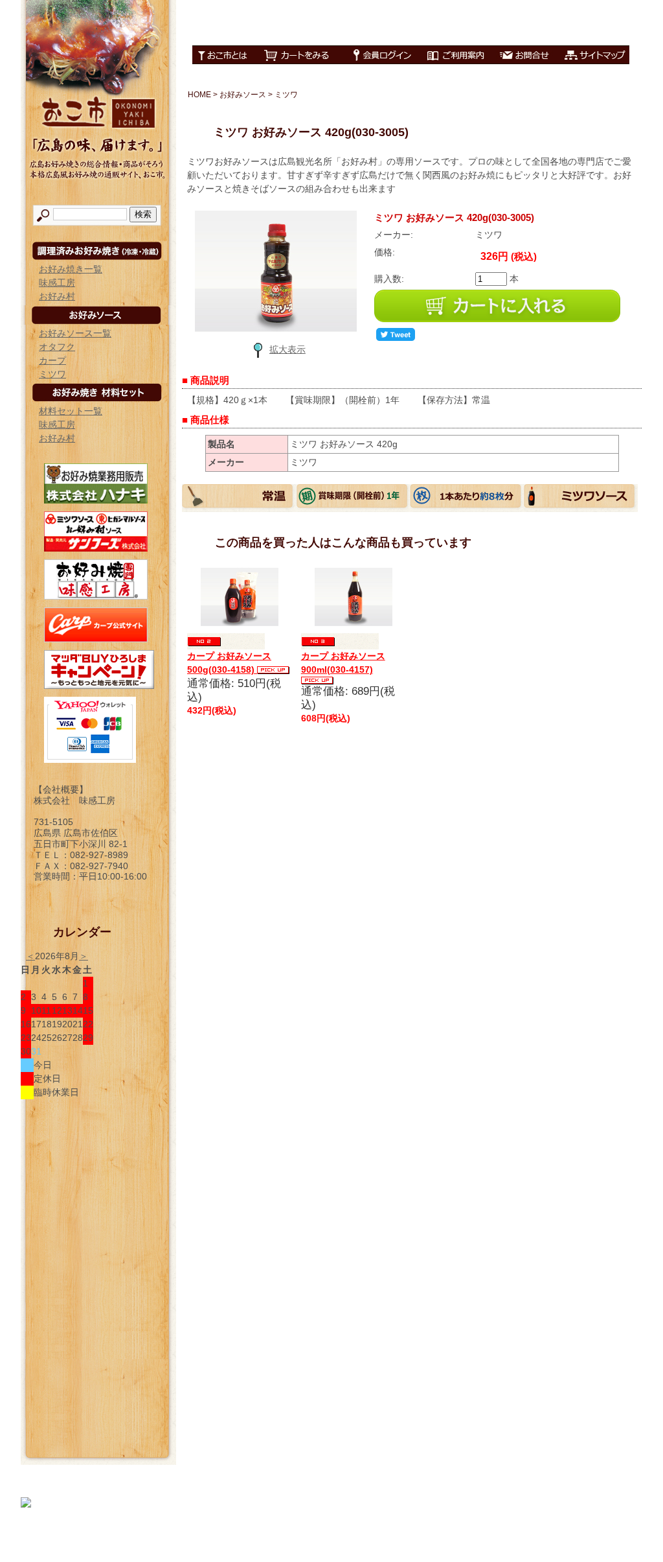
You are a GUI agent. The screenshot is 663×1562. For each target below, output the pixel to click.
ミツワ (52, 374)
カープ (52, 360)
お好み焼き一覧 (70, 269)
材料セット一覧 (70, 411)
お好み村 (57, 296)
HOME (199, 94)
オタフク (57, 347)
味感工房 (57, 282)
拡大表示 (287, 349)
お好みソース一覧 (75, 333)
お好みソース (242, 94)
